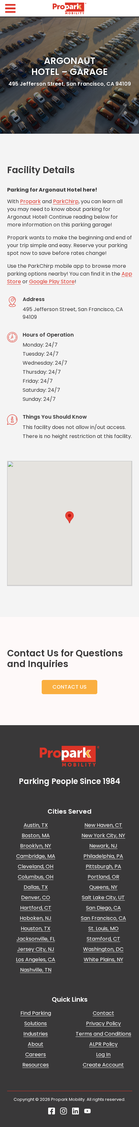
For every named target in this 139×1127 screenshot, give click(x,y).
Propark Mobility (69, 8)
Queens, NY (103, 887)
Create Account (103, 1065)
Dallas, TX (36, 887)
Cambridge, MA (35, 856)
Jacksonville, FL (35, 939)
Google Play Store (52, 281)
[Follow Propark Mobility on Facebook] (51, 1112)
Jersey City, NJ (35, 949)
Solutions (35, 1023)
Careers (35, 1054)
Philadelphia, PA (103, 856)
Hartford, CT (35, 908)
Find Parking (35, 1013)
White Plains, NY (103, 959)
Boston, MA (36, 835)
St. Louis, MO (103, 928)
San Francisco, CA (103, 918)
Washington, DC (103, 949)
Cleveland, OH (35, 866)
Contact (103, 1013)
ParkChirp (66, 201)
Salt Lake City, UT (103, 897)
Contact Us (69, 687)
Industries (35, 1034)
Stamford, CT (103, 939)
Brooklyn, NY (35, 846)
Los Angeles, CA (35, 959)
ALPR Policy (103, 1044)
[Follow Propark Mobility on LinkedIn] (75, 1112)
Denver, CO (35, 897)
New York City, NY (103, 835)
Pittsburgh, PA (103, 866)
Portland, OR (103, 877)
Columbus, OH (35, 877)
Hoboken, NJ (35, 918)
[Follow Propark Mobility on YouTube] (87, 1112)
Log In (103, 1054)
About (35, 1044)
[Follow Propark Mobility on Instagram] (63, 1112)
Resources (35, 1065)
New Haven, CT (103, 825)
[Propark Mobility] (70, 756)
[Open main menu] (10, 8)
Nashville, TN (35, 970)
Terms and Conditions (103, 1034)
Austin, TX (36, 825)
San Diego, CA (103, 908)
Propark (30, 201)
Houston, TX (35, 928)
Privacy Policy (103, 1023)
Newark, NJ (103, 846)
